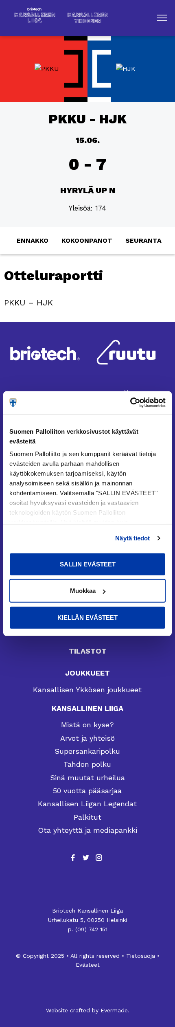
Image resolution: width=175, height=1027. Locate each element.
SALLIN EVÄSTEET (88, 563)
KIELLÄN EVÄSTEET (87, 617)
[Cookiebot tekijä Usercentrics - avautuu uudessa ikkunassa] (130, 402)
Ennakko (32, 240)
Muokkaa (83, 590)
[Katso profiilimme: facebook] (72, 857)
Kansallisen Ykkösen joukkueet (87, 689)
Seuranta (143, 240)
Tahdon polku (87, 764)
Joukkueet (87, 673)
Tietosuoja (140, 955)
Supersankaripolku (87, 751)
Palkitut (87, 817)
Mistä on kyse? (87, 724)
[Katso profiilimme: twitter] (85, 857)
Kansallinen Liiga (87, 708)
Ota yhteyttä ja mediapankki (87, 830)
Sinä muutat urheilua (87, 777)
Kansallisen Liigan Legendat (87, 803)
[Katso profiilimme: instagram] (98, 857)
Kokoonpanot (86, 240)
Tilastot (88, 651)
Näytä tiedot (132, 538)
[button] (162, 18)
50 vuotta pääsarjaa (87, 790)
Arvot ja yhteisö (87, 738)
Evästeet (88, 964)
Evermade (114, 1010)
